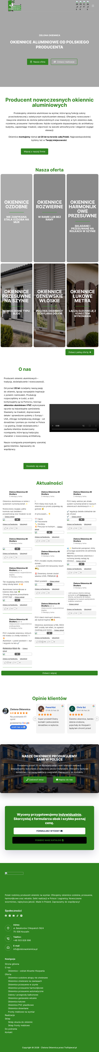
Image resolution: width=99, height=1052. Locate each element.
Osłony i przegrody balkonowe (23, 994)
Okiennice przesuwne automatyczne (25, 991)
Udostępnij (23, 524)
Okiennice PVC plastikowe (21, 1005)
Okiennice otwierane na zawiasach (25, 981)
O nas (7, 967)
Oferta (8, 974)
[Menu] (93, 6)
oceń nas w (17, 727)
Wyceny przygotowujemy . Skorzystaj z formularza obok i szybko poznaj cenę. (49, 819)
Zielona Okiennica (20, 709)
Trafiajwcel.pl (70, 1047)
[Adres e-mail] (14, 916)
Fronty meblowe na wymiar (21, 1011)
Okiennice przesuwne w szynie (23, 984)
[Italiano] (84, 4)
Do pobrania (11, 1029)
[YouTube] (21, 916)
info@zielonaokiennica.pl (25, 949)
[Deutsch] (77, 6)
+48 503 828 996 (22, 940)
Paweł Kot (51, 707)
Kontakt (8, 1032)
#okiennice (7, 648)
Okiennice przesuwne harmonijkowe (25, 988)
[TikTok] (17, 916)
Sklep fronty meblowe (19, 1025)
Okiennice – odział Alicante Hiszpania (26, 971)
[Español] (88, 6)
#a (19, 648)
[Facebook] (6, 916)
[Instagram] (10, 916)
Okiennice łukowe (16, 1001)
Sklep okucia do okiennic (20, 1022)
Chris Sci (81, 707)
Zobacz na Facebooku (10, 524)
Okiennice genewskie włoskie (22, 998)
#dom (14, 648)
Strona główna (12, 964)
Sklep (7, 1018)
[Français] (81, 6)
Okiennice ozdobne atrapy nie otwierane (28, 977)
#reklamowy (84, 595)
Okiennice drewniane (18, 1008)
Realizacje (10, 1015)
